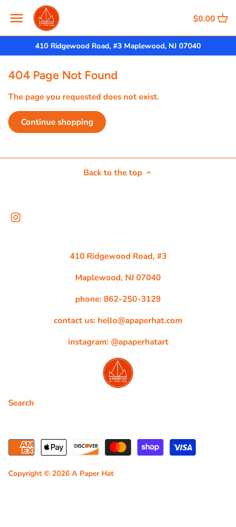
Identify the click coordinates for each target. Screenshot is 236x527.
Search (21, 402)
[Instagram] (15, 217)
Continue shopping (57, 122)
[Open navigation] (16, 18)
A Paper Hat (93, 473)
